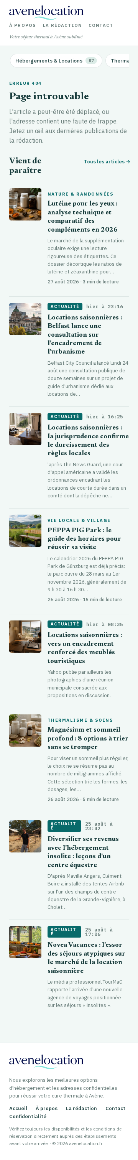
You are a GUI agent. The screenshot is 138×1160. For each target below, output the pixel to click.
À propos (22, 25)
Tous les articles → (106, 161)
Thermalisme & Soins (80, 720)
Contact (101, 25)
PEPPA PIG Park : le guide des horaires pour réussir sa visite (84, 539)
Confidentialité (27, 1116)
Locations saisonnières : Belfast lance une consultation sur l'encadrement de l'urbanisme (85, 335)
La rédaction (62, 25)
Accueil (18, 1108)
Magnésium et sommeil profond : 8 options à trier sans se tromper (88, 739)
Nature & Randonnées (80, 194)
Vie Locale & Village (79, 520)
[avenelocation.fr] (46, 12)
